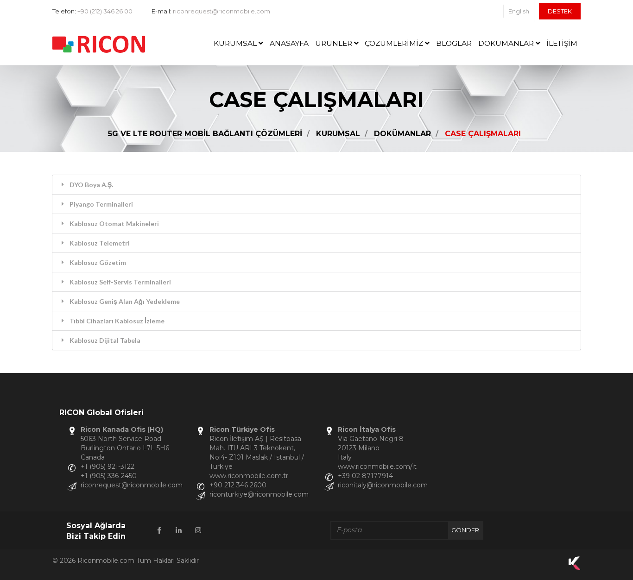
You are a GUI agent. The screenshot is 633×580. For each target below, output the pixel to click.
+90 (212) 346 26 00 (105, 11)
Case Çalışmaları (483, 133)
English (518, 11)
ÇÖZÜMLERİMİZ (395, 43)
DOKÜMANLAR (402, 133)
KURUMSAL (236, 43)
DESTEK (560, 11)
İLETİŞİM (561, 43)
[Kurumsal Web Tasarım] (575, 568)
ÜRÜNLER (334, 43)
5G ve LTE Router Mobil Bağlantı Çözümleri (205, 133)
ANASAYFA (289, 43)
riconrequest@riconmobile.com (221, 11)
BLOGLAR (454, 43)
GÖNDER (465, 530)
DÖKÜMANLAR (507, 43)
